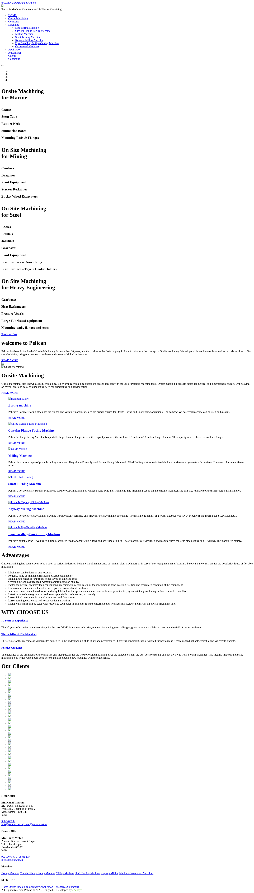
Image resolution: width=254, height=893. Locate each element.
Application (14, 49)
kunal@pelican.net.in (35, 824)
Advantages (14, 52)
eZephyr (77, 890)
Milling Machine (24, 33)
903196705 (8, 856)
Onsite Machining (18, 18)
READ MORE (9, 360)
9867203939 (30, 2)
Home (4, 886)
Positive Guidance (11, 647)
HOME (12, 15)
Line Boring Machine (27, 27)
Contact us (14, 58)
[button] (6, 334)
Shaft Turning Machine (27, 37)
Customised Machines (27, 46)
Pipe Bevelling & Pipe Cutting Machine (37, 43)
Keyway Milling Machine (29, 40)
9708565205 (22, 856)
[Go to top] (2, 65)
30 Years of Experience (14, 620)
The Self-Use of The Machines (18, 634)
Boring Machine (10, 873)
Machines (13, 24)
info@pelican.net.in (12, 2)
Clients (12, 55)
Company (13, 21)
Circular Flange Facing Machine (32, 30)
